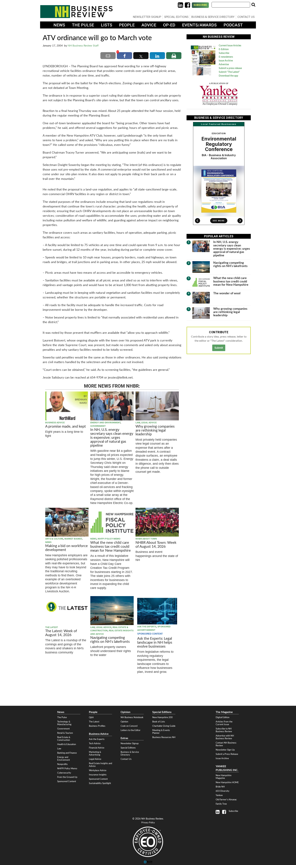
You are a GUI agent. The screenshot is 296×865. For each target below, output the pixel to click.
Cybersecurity (64, 773)
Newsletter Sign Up (225, 750)
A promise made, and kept (65, 426)
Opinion (124, 722)
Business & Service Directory (213, 17)
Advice (148, 24)
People (127, 24)
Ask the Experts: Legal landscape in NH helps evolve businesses (154, 642)
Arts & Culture (54, 538)
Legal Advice (149, 422)
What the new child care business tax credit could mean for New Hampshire (110, 546)
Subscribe (200, 5)
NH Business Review (76, 11)
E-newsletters (226, 57)
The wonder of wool (226, 293)
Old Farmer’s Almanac (226, 799)
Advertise (224, 64)
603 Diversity (222, 791)
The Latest (51, 627)
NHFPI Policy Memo (109, 538)
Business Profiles (97, 726)
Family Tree (221, 804)
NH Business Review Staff (83, 45)
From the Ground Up (67, 777)
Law (137, 422)
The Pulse (83, 24)
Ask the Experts (146, 626)
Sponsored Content (66, 781)
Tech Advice (95, 743)
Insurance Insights (98, 775)
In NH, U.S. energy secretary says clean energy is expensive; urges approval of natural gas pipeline (111, 437)
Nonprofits (62, 764)
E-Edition (224, 49)
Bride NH (220, 787)
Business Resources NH (163, 737)
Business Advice (55, 422)
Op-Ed (169, 24)
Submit (218, 347)
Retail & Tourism (65, 733)
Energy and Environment (105, 422)
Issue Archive (226, 61)
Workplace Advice (97, 770)
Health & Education (66, 744)
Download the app (228, 76)
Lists (106, 24)
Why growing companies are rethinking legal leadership (155, 430)
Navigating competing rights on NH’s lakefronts (110, 639)
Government (98, 426)
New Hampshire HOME (227, 782)
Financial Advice (96, 748)
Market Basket (73, 538)
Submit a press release (230, 68)
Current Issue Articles (230, 45)
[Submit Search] (253, 4)
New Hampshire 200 (162, 717)
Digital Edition (222, 717)
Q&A (91, 717)
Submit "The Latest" (229, 72)
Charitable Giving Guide (163, 726)
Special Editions (176, 17)
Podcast (233, 24)
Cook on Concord (129, 726)
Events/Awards (199, 24)
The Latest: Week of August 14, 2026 (61, 633)
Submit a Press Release (227, 754)
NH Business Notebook (132, 717)
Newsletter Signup (147, 17)
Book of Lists (158, 722)
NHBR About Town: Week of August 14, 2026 (155, 544)
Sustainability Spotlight (100, 783)
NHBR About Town (146, 538)
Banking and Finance (67, 753)
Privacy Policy (148, 823)
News (59, 24)
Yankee (219, 795)
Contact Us (246, 17)
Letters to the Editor (130, 730)
